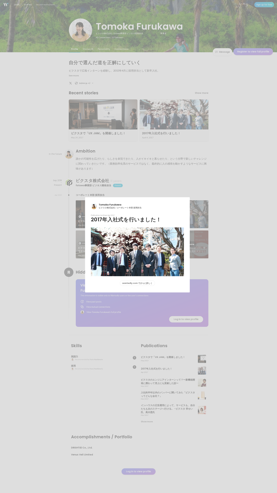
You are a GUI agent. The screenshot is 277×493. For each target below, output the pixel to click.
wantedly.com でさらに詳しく (137, 283)
